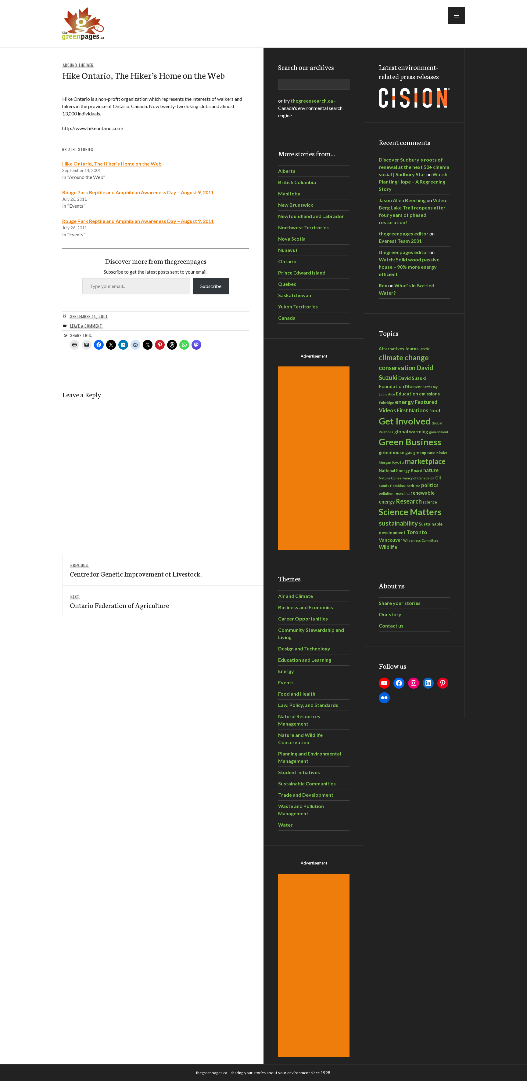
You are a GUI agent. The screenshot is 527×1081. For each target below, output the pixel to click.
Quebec (287, 284)
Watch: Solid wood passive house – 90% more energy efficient (409, 267)
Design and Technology (304, 648)
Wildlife (388, 547)
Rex (383, 285)
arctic (425, 349)
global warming (411, 431)
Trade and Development (305, 795)
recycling (402, 493)
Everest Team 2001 (400, 241)
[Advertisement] (314, 458)
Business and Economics (305, 607)
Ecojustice (387, 394)
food (434, 410)
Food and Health (296, 694)
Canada (287, 318)
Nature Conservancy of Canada (404, 478)
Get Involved (405, 421)
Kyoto (398, 462)
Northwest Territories (303, 227)
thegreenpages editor (403, 233)
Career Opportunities (303, 618)
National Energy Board (400, 470)
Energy (286, 671)
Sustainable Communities (307, 783)
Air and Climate (295, 596)
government (438, 432)
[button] (456, 15)
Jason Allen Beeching (402, 200)
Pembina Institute (405, 485)
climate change (404, 357)
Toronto (417, 532)
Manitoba (289, 193)
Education (407, 393)
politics (430, 485)
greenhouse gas (395, 452)
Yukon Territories (298, 306)
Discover (413, 386)
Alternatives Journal (399, 348)
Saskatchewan (294, 295)
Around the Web (78, 65)
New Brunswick (295, 205)
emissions (429, 393)
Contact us (391, 625)
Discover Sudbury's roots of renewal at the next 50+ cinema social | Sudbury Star (414, 167)
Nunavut (288, 250)
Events (286, 682)
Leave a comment (86, 326)
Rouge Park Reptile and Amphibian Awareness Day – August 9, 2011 (138, 192)
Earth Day (430, 387)
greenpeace (424, 452)
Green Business (410, 442)
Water (285, 825)
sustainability (398, 523)
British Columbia (297, 182)
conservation (397, 367)
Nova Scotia (292, 239)
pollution (386, 493)
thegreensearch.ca (312, 101)
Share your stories (400, 603)
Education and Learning (304, 660)
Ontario (287, 261)
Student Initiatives (299, 772)
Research (409, 501)
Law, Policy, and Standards (308, 705)
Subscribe (210, 286)
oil (432, 478)
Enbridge (386, 402)
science (430, 502)
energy (404, 401)
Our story (390, 614)
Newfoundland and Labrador (311, 216)
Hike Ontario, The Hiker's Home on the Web (112, 163)
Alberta (287, 171)
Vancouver (390, 540)
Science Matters (410, 512)
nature (431, 470)
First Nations (412, 410)
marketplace (425, 461)
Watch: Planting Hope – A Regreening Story (414, 181)
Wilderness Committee (420, 540)
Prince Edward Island (301, 272)
